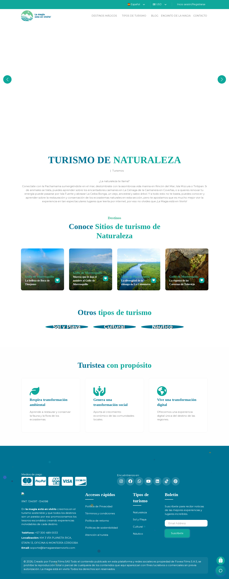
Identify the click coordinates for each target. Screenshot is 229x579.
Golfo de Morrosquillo (39, 276)
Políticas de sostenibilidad (101, 527)
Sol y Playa (67, 327)
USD (159, 4)
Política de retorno (97, 520)
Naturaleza (140, 512)
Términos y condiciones (100, 513)
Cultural (114, 327)
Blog (154, 15)
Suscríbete (177, 533)
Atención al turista (96, 534)
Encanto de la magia (176, 15)
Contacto (200, 15)
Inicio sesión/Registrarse (190, 4)
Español (135, 4)
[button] (221, 79)
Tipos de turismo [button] (134, 15)
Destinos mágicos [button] (105, 15)
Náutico (162, 327)
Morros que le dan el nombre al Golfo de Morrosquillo (85, 280)
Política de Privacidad (98, 506)
